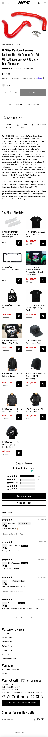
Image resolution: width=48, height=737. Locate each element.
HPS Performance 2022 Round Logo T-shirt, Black (35, 307)
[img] (7, 520)
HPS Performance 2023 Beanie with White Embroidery (35, 376)
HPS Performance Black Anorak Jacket (35, 410)
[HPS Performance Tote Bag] (12, 296)
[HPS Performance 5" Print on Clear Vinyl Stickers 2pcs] (12, 222)
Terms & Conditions (9, 659)
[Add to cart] (19, 243)
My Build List (14, 118)
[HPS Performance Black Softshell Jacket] (12, 364)
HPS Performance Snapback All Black (33, 342)
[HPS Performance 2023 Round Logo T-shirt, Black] (36, 222)
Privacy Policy (7, 638)
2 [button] (21, 618)
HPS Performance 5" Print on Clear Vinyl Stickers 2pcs (10, 234)
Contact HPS (6, 633)
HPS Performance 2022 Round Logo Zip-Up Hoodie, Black (12, 444)
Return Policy (7, 642)
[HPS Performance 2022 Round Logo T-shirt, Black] (36, 296)
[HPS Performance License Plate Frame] (12, 258)
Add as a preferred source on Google (21, 703)
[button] (7, 69)
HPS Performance (26, 733)
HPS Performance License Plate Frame (10, 268)
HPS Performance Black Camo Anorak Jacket (12, 410)
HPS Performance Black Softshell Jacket (12, 375)
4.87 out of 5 (30, 468)
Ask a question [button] (24, 503)
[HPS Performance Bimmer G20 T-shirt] (12, 331)
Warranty (5, 655)
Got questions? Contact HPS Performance (24, 105)
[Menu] (3, 3)
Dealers (4, 674)
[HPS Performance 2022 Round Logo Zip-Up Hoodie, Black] (12, 432)
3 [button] (25, 618)
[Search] (9, 3)
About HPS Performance (11, 670)
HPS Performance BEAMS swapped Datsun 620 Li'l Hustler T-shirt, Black (35, 271)
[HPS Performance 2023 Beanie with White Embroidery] (36, 364)
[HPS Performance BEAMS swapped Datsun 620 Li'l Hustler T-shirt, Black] (36, 258)
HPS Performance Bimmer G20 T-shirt (10, 342)
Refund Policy (7, 646)
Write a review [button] (24, 496)
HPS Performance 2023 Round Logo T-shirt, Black (35, 234)
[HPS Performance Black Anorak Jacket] (36, 399)
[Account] (39, 3)
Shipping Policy (7, 650)
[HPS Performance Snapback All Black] (36, 331)
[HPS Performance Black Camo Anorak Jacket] (12, 399)
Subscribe (39, 718)
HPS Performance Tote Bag (11, 306)
